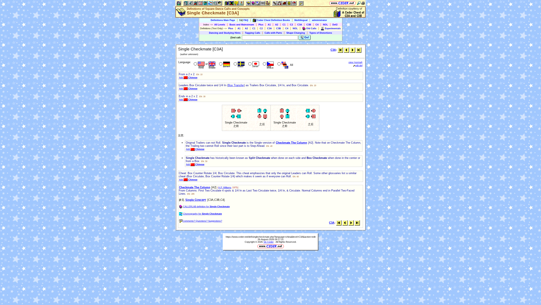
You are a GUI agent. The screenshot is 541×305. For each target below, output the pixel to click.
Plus (260, 24)
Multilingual (300, 20)
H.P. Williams (224, 187)
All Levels (219, 24)
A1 (269, 24)
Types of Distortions (320, 33)
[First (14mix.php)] (340, 49)
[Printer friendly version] (363, 3)
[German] (224, 64)
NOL (325, 24)
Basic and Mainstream (242, 24)
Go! (306, 37)
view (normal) (355, 62)
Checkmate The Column (291, 142)
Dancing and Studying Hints (224, 33)
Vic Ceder (269, 242)
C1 (284, 24)
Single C (195, 199)
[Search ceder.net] (359, 3)
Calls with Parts (273, 33)
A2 (276, 24)
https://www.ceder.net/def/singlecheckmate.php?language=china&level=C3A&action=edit (271, 237)
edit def (358, 65)
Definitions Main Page (223, 20)
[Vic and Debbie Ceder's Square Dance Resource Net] (342, 3)
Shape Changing (295, 33)
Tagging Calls (252, 33)
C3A (299, 24)
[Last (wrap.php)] (358, 49)
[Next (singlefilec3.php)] (352, 49)
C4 (317, 24)
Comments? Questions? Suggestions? (202, 221)
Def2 (334, 24)
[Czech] (268, 64)
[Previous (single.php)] (346, 49)
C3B (308, 24)
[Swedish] (239, 64)
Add (188, 77)
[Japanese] (253, 64)
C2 (291, 24)
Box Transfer (236, 85)
